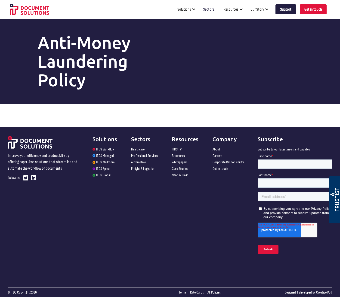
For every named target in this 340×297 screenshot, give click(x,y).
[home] (29, 9)
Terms (182, 292)
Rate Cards (197, 292)
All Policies (214, 292)
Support (285, 9)
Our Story (257, 9)
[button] (188, 9)
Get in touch (313, 9)
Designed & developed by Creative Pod (308, 292)
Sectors (208, 9)
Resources (231, 9)
